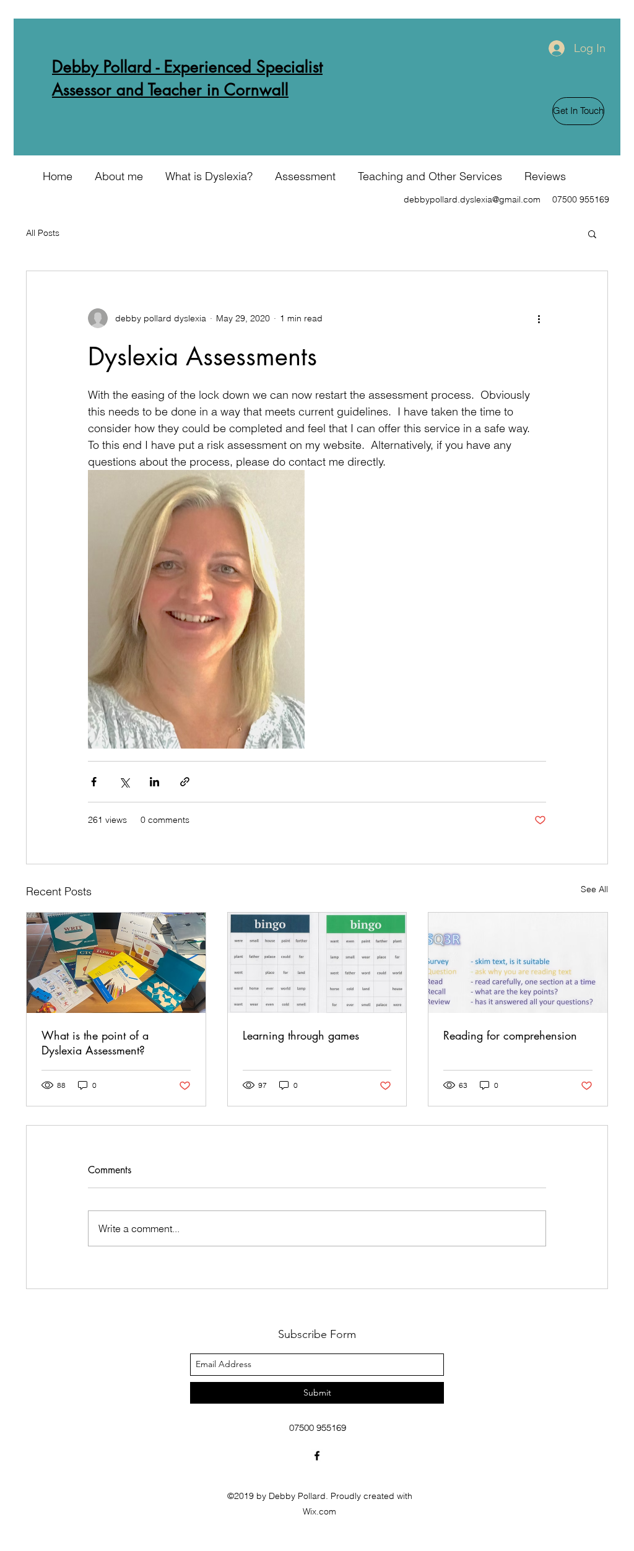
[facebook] (317, 1455)
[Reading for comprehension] (517, 963)
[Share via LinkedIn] (154, 782)
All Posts (42, 232)
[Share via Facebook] (94, 782)
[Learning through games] (317, 963)
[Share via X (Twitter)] (124, 782)
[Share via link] (185, 782)
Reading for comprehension (510, 1035)
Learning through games (301, 1035)
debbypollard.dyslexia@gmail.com (472, 199)
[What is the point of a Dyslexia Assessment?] (116, 963)
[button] (592, 233)
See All (594, 889)
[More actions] (538, 318)
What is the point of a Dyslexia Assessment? (95, 1043)
